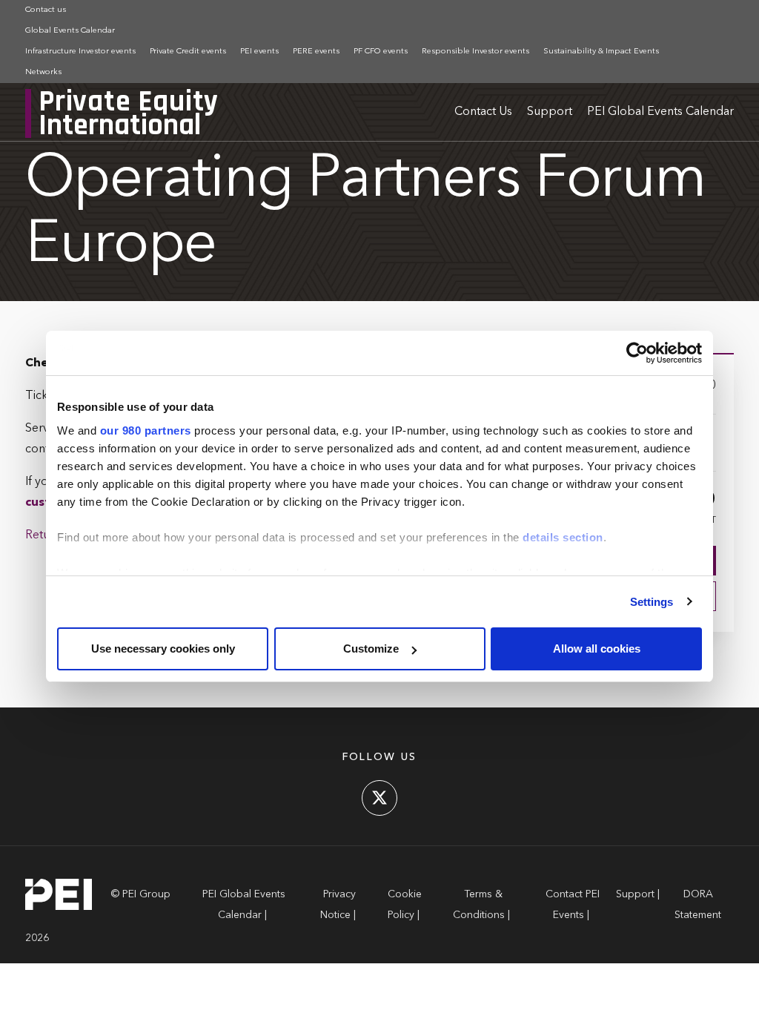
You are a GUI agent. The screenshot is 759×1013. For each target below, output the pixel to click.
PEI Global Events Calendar (660, 112)
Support (549, 112)
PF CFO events (381, 51)
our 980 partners (145, 430)
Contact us (45, 10)
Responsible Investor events (475, 51)
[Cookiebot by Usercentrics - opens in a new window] (637, 353)
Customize (371, 648)
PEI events (259, 51)
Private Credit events (188, 51)
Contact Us (483, 112)
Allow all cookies (596, 648)
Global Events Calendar (70, 31)
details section (563, 537)
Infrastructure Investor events (80, 51)
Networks (43, 72)
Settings (652, 601)
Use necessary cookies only (163, 648)
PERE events (316, 51)
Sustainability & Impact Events (601, 51)
